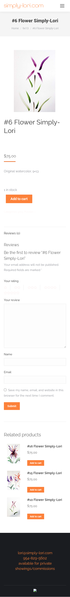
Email (8, 372)
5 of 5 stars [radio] (13, 293)
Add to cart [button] (35, 463)
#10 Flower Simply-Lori (44, 500)
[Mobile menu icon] (62, 6)
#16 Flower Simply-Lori (44, 446)
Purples (28, 211)
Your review (13, 300)
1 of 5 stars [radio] (7, 287)
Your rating (12, 281)
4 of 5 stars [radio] (52, 287)
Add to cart (19, 199)
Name (9, 354)
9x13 (20, 211)
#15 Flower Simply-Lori (44, 473)
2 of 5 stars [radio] (19, 287)
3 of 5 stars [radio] (34, 287)
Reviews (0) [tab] (12, 233)
